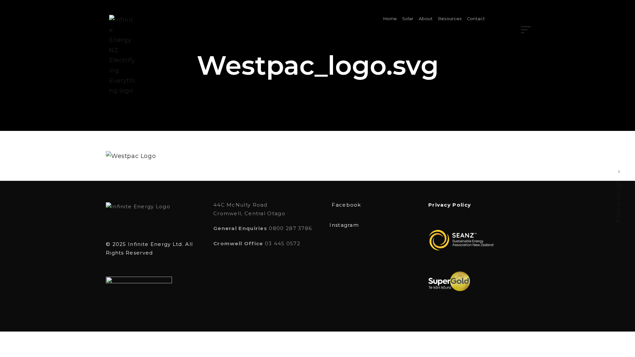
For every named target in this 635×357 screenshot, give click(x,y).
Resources (450, 18)
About (426, 18)
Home (390, 18)
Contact (476, 18)
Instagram (344, 225)
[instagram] (618, 147)
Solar (407, 18)
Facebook (346, 205)
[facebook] (618, 159)
